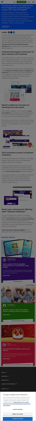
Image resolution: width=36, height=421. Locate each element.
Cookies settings (18, 409)
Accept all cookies (17, 418)
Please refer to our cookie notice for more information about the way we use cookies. (16, 404)
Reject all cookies (17, 414)
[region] (18, 406)
